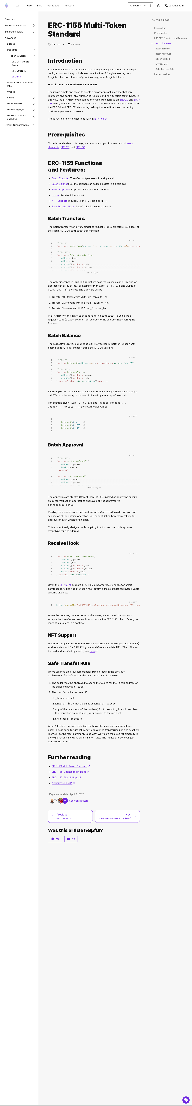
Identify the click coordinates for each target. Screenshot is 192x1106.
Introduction (160, 28)
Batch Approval (61, 189)
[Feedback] (186, 1100)
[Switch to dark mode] (158, 6)
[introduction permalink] (47, 61)
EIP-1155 (100, 118)
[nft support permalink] (47, 635)
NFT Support (59, 200)
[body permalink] (47, 166)
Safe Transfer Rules (63, 206)
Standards (12, 50)
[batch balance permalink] (47, 335)
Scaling (10, 97)
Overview (10, 19)
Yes (57, 838)
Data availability (14, 103)
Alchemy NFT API (63, 782)
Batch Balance (60, 183)
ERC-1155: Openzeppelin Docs (70, 771)
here (94, 651)
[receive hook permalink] (47, 543)
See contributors (78, 800)
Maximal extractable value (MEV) (20, 84)
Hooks (55, 195)
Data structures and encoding (16, 117)
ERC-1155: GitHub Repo (66, 777)
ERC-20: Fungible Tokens (20, 63)
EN (177, 5)
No (73, 838)
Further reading (162, 74)
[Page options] (63, 44)
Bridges (11, 44)
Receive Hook (163, 59)
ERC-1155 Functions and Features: (170, 38)
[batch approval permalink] (47, 445)
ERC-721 (80, 147)
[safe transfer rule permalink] (47, 663)
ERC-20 (124, 99)
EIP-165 (65, 584)
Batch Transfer (60, 178)
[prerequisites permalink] (47, 134)
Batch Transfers (163, 43)
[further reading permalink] (47, 757)
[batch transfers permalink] (47, 218)
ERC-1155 (16, 76)
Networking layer (15, 109)
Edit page (74, 44)
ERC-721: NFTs (19, 71)
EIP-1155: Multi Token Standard (71, 766)
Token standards (18, 56)
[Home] (6, 5)
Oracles (11, 91)
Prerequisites (160, 33)
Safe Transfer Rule (165, 69)
